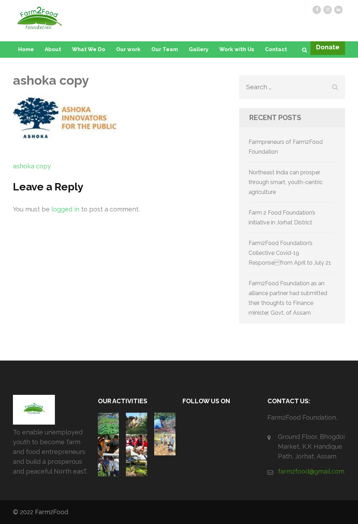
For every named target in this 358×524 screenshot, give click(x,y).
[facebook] (317, 10)
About (53, 49)
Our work (128, 49)
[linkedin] (338, 10)
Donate (327, 47)
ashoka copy (32, 166)
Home (26, 49)
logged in (65, 209)
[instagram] (327, 10)
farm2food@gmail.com (311, 471)
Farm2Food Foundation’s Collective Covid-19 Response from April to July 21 (290, 253)
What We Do (88, 49)
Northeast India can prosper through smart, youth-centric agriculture (286, 182)
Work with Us (236, 49)
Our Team (164, 49)
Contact (276, 49)
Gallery (198, 49)
